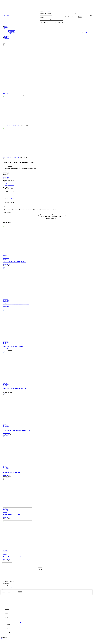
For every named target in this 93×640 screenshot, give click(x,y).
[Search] (75, 13)
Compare (8, 628)
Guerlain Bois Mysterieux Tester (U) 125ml (14, 388)
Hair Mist (10, 33)
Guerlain (13, 198)
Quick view (5, 256)
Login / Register (9, 632)
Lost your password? (58, 22)
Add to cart (5, 174)
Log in (51, 19)
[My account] (51, 7)
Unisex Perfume (11, 32)
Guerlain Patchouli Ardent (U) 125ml (11, 157)
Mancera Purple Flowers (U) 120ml (12, 557)
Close (2, 638)
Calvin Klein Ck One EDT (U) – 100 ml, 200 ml (16, 304)
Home (4, 95)
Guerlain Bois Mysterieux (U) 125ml (13, 346)
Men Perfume (11, 31)
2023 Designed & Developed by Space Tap (16, 587)
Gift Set (9, 35)
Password (42, 17)
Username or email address (46, 13)
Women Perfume (11, 30)
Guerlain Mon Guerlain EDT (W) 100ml (11, 125)
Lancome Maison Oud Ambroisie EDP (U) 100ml (16, 430)
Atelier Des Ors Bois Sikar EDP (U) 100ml (14, 262)
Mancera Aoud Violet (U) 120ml (11, 472)
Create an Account (47, 11)
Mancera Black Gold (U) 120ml (11, 514)
